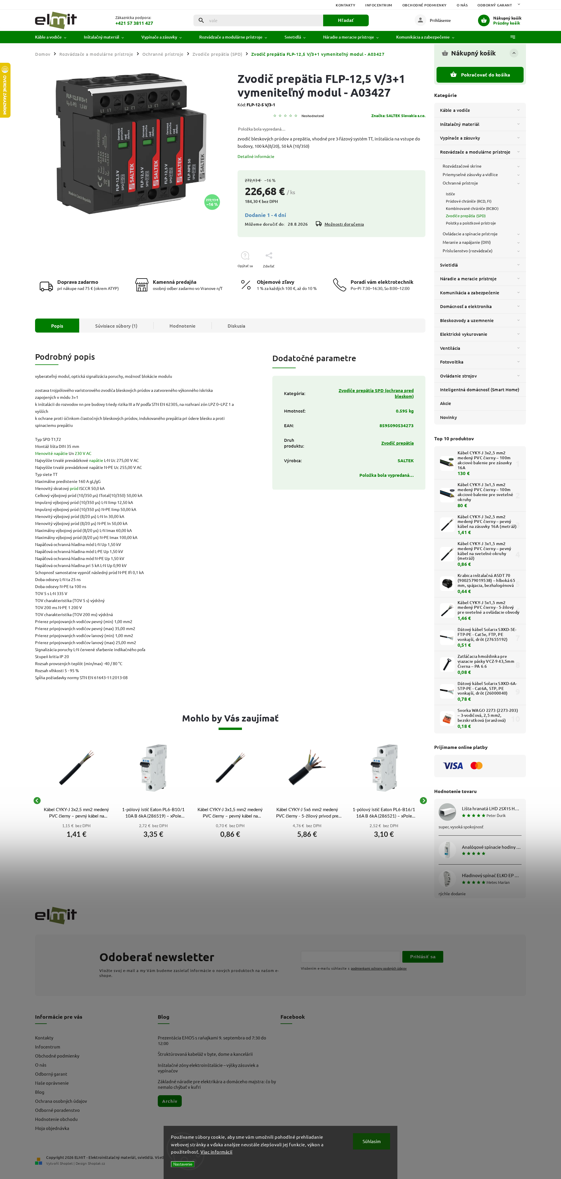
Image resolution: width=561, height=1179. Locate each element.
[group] (76, 800)
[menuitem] (55, 37)
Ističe (450, 193)
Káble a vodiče (455, 110)
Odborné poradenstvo (57, 1110)
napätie (96, 460)
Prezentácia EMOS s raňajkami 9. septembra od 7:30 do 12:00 (212, 1040)
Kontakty (345, 5)
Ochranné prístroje (460, 182)
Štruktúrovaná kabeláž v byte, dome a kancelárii (205, 1054)
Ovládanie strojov (458, 376)
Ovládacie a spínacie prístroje (470, 233)
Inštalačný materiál (459, 124)
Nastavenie (182, 1164)
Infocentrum (378, 5)
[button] (76, 833)
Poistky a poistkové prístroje (471, 222)
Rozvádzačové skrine (462, 165)
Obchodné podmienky (424, 5)
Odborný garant (494, 5)
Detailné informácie (256, 156)
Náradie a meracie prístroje (468, 278)
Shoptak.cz (96, 1163)
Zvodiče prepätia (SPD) (466, 215)
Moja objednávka (52, 1128)
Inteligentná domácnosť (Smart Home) (480, 389)
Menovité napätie (51, 453)
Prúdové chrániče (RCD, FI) (469, 201)
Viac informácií (216, 1151)
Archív (169, 1101)
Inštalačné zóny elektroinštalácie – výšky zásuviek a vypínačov (208, 1067)
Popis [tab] (57, 325)
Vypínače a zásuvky (460, 138)
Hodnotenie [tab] (182, 325)
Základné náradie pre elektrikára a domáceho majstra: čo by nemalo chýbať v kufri (217, 1084)
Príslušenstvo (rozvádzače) (468, 250)
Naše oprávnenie (52, 1083)
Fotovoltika (451, 362)
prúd (74, 488)
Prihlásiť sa (422, 956)
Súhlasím (372, 1141)
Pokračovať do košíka (485, 75)
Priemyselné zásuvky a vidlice (470, 174)
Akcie (445, 403)
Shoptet (66, 1163)
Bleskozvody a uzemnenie (467, 320)
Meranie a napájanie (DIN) (467, 242)
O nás (462, 5)
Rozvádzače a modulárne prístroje (475, 152)
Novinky (448, 417)
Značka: (398, 115)
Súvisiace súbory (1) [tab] (116, 325)
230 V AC (83, 453)
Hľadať (346, 20)
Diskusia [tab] (236, 325)
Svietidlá (449, 265)
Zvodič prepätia (397, 443)
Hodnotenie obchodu (56, 1119)
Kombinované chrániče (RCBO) (472, 208)
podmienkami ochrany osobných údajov (379, 968)
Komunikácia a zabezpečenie (470, 292)
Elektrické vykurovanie (463, 334)
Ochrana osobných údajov (61, 1101)
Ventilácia (450, 348)
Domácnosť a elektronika (466, 306)
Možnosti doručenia (344, 224)
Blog (39, 1092)
